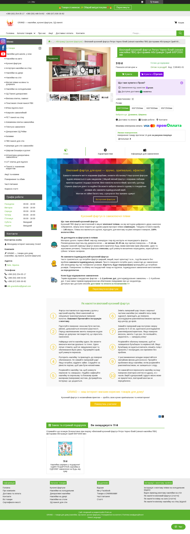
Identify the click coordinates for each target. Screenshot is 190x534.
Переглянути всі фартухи (105, 289)
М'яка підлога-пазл (14, 108)
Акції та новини (12, 174)
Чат (180, 527)
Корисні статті (11, 189)
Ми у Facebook (103, 491)
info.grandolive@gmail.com (19, 286)
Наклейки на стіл (13, 77)
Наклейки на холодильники (18, 89)
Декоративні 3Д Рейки (16, 131)
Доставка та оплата (12, 493)
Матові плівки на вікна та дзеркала (17, 83)
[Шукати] (180, 33)
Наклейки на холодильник (62, 491)
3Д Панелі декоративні (16, 94)
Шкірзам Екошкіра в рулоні (18, 150)
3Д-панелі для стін (58, 502)
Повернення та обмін (15, 179)
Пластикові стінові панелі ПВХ (19, 103)
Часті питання (11, 184)
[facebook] (160, 417)
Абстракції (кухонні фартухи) (69, 41)
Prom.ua (108, 512)
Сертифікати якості (12, 502)
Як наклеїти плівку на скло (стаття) (160, 499)
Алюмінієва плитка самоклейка (20, 122)
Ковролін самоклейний (16, 113)
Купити (128, 74)
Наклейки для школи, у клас (19, 54)
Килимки (10, 136)
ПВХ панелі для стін (15, 141)
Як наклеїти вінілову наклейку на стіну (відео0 (165, 501)
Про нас (42, 33)
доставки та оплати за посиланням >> (110, 284)
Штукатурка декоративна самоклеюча (17, 156)
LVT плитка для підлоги (17, 162)
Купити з (148, 74)
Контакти (80, 33)
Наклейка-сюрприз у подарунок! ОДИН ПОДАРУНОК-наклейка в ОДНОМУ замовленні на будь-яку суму (65, 467)
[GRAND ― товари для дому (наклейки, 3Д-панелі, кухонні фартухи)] (10, 22)
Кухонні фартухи (13, 63)
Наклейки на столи (58, 499)
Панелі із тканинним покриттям (15, 167)
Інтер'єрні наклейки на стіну (19, 68)
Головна (10, 33)
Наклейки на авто (14, 59)
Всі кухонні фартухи (105, 199)
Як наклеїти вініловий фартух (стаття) (161, 496)
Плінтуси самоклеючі (15, 127)
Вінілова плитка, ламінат (17, 98)
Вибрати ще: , (131, 114)
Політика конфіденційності (133, 515)
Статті (100, 499)
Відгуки (100, 488)
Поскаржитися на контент (111, 515)
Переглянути (122, 7)
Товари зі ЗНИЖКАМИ (107, 493)
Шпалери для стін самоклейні (19, 146)
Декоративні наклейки (60, 493)
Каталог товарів (24, 33)
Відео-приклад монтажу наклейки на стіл (163, 493)
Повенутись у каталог (105, 404)
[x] (163, 417)
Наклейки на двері (14, 73)
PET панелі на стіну (15, 117)
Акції (51, 33)
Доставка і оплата (64, 33)
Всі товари (10, 48)
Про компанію (9, 491)
